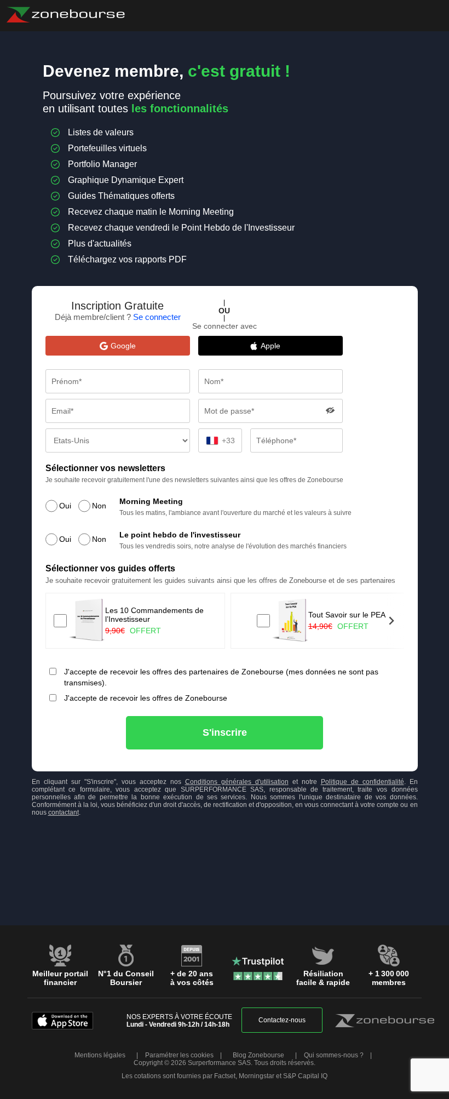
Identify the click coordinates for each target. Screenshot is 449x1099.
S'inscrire (225, 732)
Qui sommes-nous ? (334, 1055)
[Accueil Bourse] (65, 15)
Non (99, 505)
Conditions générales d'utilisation (237, 782)
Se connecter (157, 317)
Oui (65, 505)
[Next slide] (391, 621)
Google (123, 345)
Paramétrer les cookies (179, 1055)
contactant (63, 812)
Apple (276, 345)
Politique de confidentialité (362, 782)
